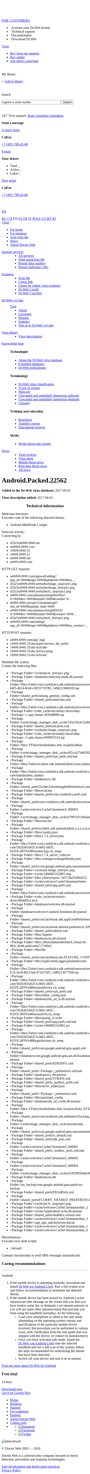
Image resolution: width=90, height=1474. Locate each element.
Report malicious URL (33, 267)
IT (30, 218)
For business (18, 233)
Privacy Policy (11, 1470)
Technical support (23, 31)
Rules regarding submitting (45, 115)
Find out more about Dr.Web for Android (29, 1365)
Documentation (21, 35)
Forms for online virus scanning (39, 285)
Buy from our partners (24, 53)
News (14, 241)
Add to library (14, 81)
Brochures (25, 420)
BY (49, 218)
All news (24, 470)
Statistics (24, 321)
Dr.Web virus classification (36, 384)
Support (15, 1407)
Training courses (29, 423)
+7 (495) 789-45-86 (15, 144)
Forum (6, 151)
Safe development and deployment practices (31, 1466)
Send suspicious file (31, 259)
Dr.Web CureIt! (28, 289)
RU (4, 218)
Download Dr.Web (23, 39)
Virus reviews (27, 454)
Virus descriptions (30, 336)
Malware (24, 392)
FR (25, 218)
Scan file (24, 278)
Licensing (24, 314)
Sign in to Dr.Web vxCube (36, 325)
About (22, 310)
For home (16, 229)
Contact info (18, 1423)
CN (10, 218)
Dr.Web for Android (36, 1286)
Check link (25, 282)
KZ (38, 218)
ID (54, 218)
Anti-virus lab (19, 237)
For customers (19, 1411)
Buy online (17, 57)
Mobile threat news (31, 462)
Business (16, 1404)
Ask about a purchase (24, 61)
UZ (44, 218)
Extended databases (31, 364)
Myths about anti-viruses (34, 444)
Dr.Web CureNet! (30, 293)
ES (20, 218)
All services (26, 255)
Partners (15, 1415)
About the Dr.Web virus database (40, 360)
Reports (23, 318)
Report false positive (31, 263)
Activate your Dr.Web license (30, 27)
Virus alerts (25, 458)
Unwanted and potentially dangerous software (48, 395)
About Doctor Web (22, 245)
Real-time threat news (32, 466)
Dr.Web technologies (32, 368)
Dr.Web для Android (36, 1343)
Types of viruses (29, 388)
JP (34, 218)
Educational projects (31, 427)
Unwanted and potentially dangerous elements (48, 399)
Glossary (24, 403)
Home (14, 1400)
